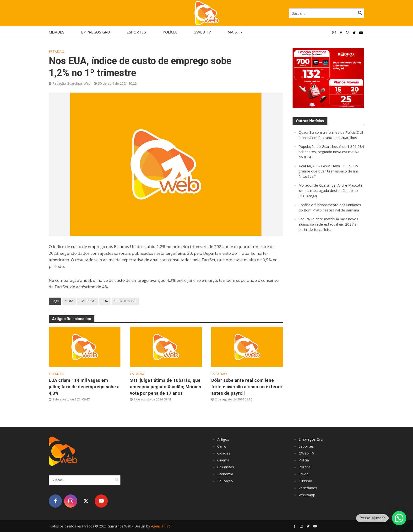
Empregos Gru (95, 32)
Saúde (304, 473)
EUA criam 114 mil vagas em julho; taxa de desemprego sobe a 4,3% (84, 386)
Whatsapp (307, 494)
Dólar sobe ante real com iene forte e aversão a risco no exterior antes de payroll (246, 386)
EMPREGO (87, 301)
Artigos (223, 439)
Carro (221, 446)
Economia (225, 473)
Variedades (308, 487)
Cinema (223, 460)
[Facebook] (55, 501)
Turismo (305, 480)
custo (69, 301)
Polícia (170, 32)
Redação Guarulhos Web (71, 83)
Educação (225, 480)
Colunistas (225, 467)
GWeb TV (306, 453)
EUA (105, 301)
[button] (399, 518)
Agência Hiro (161, 526)
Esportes (136, 32)
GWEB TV (202, 32)
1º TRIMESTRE (125, 301)
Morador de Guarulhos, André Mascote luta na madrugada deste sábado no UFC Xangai (331, 190)
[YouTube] (101, 501)
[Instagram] (70, 501)
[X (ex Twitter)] (85, 501)
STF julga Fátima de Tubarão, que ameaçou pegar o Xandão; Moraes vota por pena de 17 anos (165, 386)
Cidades (57, 32)
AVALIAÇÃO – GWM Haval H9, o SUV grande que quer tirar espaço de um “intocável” (328, 171)
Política (304, 467)
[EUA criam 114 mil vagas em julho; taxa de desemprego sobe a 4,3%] (84, 346)
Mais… (233, 32)
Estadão (56, 51)
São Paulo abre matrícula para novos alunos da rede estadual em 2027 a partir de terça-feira (328, 224)
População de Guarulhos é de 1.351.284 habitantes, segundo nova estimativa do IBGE (331, 151)
